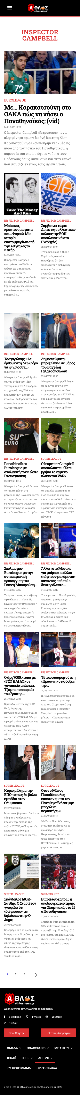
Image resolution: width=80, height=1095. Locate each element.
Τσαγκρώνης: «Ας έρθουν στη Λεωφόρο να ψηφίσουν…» (21, 363)
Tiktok (13, 1023)
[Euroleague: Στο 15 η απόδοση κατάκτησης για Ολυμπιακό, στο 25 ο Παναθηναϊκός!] (58, 871)
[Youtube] (47, 1017)
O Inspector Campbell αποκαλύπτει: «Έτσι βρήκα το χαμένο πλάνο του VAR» (57, 469)
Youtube (56, 1017)
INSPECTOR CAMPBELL (19, 220)
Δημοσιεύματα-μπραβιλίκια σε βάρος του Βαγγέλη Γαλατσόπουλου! (58, 364)
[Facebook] (4, 1017)
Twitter (36, 1017)
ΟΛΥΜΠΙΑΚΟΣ (50, 894)
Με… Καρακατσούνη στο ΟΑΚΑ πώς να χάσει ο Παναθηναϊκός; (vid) (37, 114)
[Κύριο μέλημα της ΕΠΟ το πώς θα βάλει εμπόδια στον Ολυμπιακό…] (21, 762)
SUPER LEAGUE (51, 458)
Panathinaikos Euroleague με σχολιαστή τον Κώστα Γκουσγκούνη (21, 469)
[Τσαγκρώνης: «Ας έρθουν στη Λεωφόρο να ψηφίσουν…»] (21, 330)
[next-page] (34, 975)
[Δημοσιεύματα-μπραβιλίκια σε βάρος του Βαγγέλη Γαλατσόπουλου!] (58, 330)
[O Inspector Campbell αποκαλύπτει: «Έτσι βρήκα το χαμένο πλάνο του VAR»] (58, 435)
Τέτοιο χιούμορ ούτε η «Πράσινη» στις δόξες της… (58, 681)
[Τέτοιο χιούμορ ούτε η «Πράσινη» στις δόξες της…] (58, 649)
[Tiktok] (4, 1023)
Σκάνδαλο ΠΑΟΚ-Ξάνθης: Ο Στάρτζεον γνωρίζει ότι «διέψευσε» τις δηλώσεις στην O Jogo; (20, 909)
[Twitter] (27, 1017)
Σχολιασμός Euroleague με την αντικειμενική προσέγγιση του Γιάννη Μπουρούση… (20, 576)
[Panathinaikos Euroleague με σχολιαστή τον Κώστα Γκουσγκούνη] (21, 435)
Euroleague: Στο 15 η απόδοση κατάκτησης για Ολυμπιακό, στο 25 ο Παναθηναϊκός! (58, 905)
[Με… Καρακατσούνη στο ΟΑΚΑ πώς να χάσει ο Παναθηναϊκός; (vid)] (40, 72)
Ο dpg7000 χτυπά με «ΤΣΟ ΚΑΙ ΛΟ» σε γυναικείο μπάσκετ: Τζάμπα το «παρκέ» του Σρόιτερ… (20, 685)
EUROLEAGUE (15, 100)
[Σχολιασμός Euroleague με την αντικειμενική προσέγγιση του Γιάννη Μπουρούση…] (21, 540)
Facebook (15, 1017)
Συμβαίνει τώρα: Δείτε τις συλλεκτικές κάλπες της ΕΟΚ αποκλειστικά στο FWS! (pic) (58, 233)
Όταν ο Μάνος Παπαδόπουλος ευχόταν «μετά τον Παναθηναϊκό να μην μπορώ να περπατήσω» (57, 800)
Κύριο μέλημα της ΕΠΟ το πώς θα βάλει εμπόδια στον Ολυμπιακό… (20, 796)
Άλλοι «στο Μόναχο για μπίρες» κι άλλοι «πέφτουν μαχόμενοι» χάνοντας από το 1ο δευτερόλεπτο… (58, 576)
